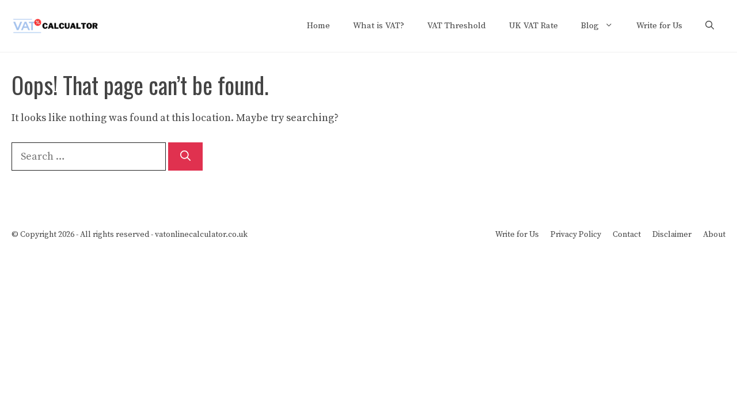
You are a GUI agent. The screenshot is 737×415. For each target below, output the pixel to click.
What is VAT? (378, 25)
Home (318, 25)
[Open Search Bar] (709, 26)
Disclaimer (672, 234)
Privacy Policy (575, 234)
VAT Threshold (456, 25)
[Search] (185, 156)
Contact (627, 234)
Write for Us (659, 25)
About (714, 234)
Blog (590, 25)
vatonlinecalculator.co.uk (201, 234)
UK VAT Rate (533, 25)
